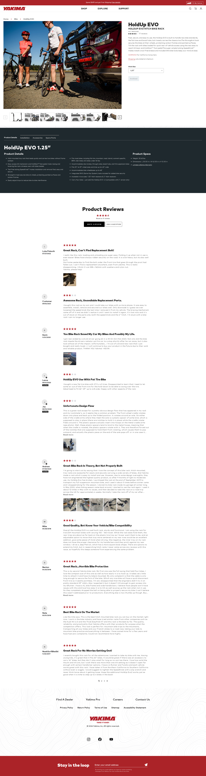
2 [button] (101, 681)
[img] (69, 246)
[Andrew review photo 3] (96, 504)
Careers (118, 699)
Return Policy (83, 707)
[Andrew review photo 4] (110, 504)
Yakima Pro (93, 699)
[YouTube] (114, 739)
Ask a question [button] (114, 224)
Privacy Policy (66, 707)
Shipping (131, 59)
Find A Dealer (64, 699)
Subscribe (145, 764)
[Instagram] (92, 739)
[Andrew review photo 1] (69, 504)
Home (5, 19)
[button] (190, 9)
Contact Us (143, 699)
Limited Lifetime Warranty (142, 165)
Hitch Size (132, 66)
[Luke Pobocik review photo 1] (69, 279)
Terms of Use (101, 707)
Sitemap (115, 707)
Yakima (96, 726)
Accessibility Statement (135, 707)
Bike (16, 19)
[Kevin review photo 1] (69, 358)
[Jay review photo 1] (69, 445)
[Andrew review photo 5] (123, 504)
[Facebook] (103, 739)
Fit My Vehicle (197, 3)
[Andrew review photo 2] (83, 504)
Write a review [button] (94, 224)
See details (116, 2)
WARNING (132, 55)
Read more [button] (68, 435)
